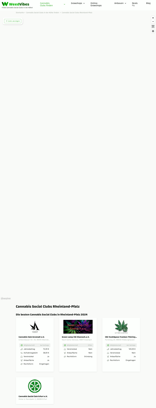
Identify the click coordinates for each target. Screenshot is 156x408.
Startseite (20, 12)
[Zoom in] (153, 18)
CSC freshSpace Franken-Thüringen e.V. (123, 337)
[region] (78, 158)
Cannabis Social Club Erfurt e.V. (33, 396)
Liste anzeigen (14, 21)
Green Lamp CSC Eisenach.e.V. (76, 337)
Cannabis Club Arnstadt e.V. (32, 337)
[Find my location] (153, 31)
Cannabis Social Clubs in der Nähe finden (42, 12)
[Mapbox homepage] (6, 298)
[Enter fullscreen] (153, 26)
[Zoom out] (153, 21)
